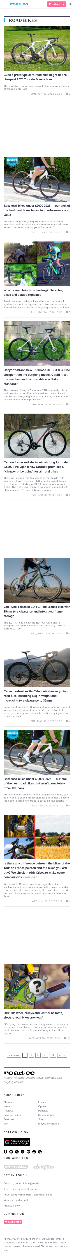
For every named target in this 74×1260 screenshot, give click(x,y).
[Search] (70, 4)
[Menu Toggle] (4, 4)
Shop (41, 1119)
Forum (42, 1102)
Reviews (8, 1110)
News (7, 1106)
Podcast (43, 1110)
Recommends (46, 1114)
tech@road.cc (29, 1189)
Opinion (42, 1106)
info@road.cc (33, 1183)
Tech (6, 1123)
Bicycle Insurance (48, 1123)
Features (9, 1119)
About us (9, 1102)
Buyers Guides (12, 1114)
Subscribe (58, 4)
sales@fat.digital (43, 1194)
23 (53, 1054)
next (61, 1055)
